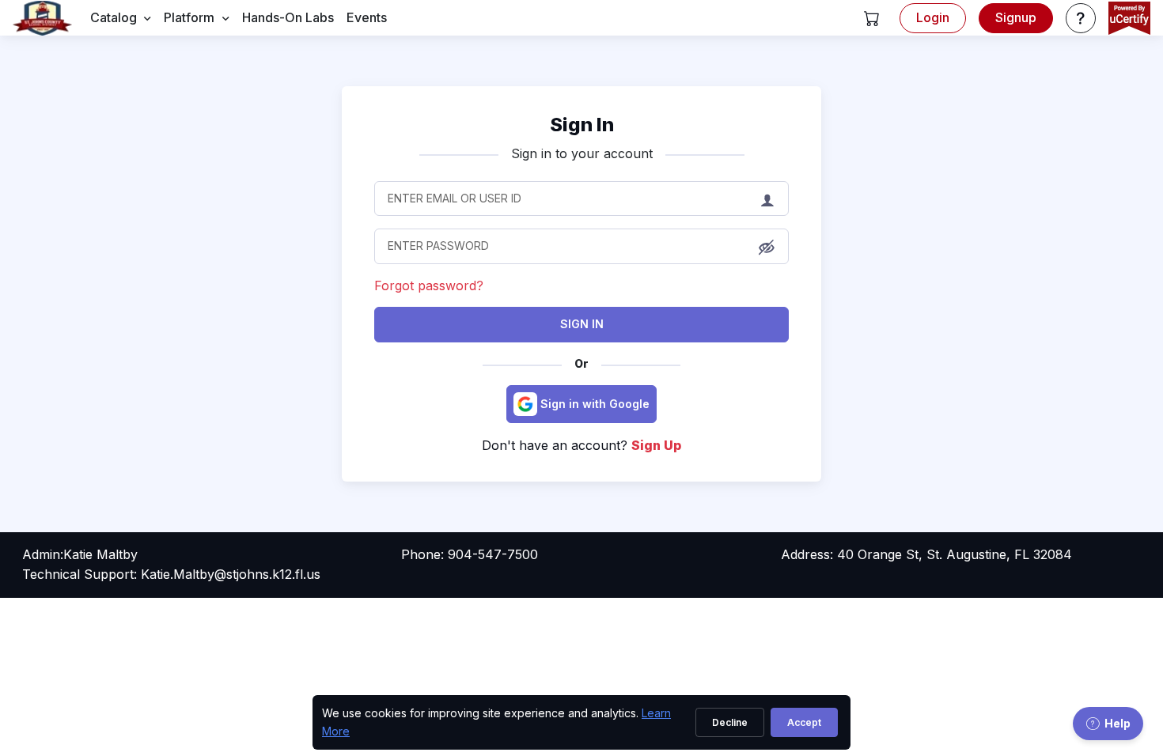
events (367, 17)
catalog (113, 17)
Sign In (582, 324)
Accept (804, 722)
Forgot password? (428, 285)
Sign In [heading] (582, 124)
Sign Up (656, 445)
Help (1117, 723)
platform (189, 17)
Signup (1015, 17)
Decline (730, 722)
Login (932, 17)
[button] (872, 18)
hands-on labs (288, 17)
